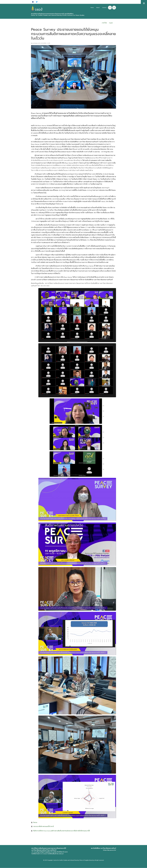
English (111, 23)
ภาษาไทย (104, 23)
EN (114, 7)
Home (92, 7)
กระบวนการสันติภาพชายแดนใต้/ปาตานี (43, 826)
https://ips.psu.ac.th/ (109, 850)
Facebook (33, 2)
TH (110, 7)
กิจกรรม (35, 822)
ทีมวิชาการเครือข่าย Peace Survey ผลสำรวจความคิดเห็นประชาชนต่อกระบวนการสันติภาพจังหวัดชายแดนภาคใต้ (61, 831)
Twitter (37, 2)
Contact (104, 7)
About (98, 7)
